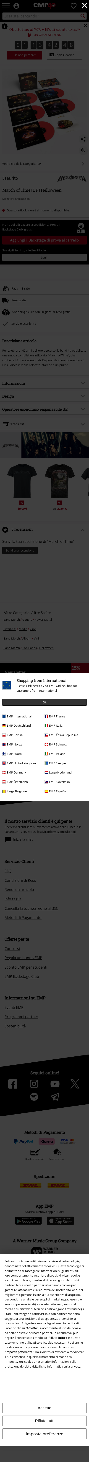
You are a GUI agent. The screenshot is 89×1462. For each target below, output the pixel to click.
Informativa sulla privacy (63, 1366)
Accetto (44, 1408)
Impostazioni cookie (19, 1362)
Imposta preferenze (44, 1433)
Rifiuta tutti (44, 1421)
